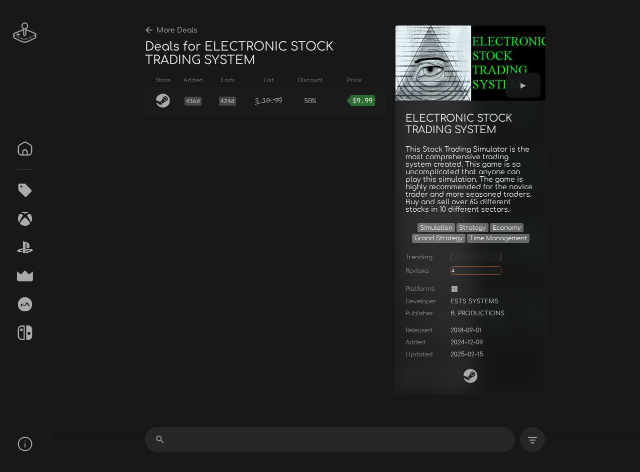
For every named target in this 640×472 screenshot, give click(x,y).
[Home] (25, 149)
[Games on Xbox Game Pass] (25, 219)
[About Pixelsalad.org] (25, 444)
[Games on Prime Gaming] (25, 276)
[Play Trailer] (523, 85)
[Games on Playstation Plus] (25, 247)
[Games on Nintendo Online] (25, 333)
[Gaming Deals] (25, 190)
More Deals (177, 30)
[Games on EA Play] (25, 304)
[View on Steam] (470, 376)
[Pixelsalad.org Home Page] (25, 32)
